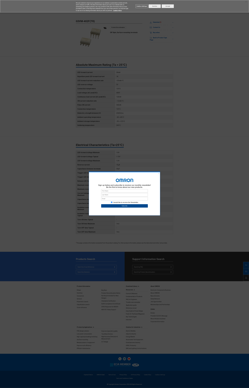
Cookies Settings (141, 6)
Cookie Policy (117, 10)
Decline (154, 6)
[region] (124, 6)
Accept (168, 6)
